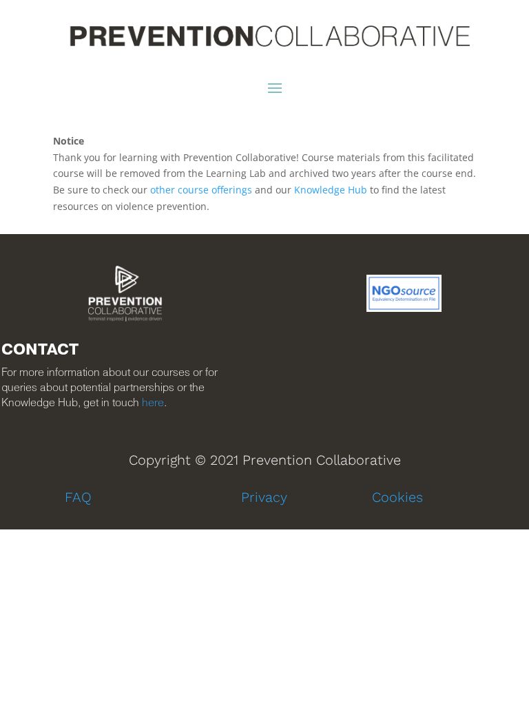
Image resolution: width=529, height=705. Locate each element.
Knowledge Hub (330, 189)
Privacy (264, 497)
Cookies (397, 497)
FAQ (78, 497)
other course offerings (201, 189)
